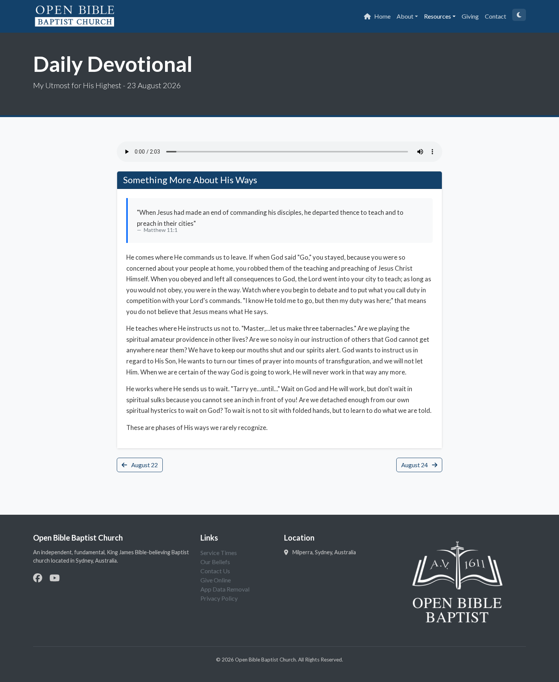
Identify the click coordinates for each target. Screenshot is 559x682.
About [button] (405, 16)
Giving (470, 16)
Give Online (215, 580)
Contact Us (215, 570)
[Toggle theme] (519, 15)
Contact (495, 16)
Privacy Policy (219, 598)
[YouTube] (54, 577)
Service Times (218, 552)
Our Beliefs (215, 561)
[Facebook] (37, 577)
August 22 (144, 464)
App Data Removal (224, 589)
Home (382, 16)
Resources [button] (437, 16)
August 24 (415, 464)
